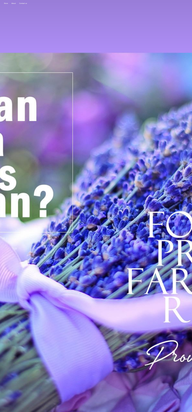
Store (6, 3)
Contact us (23, 3)
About (13, 3)
